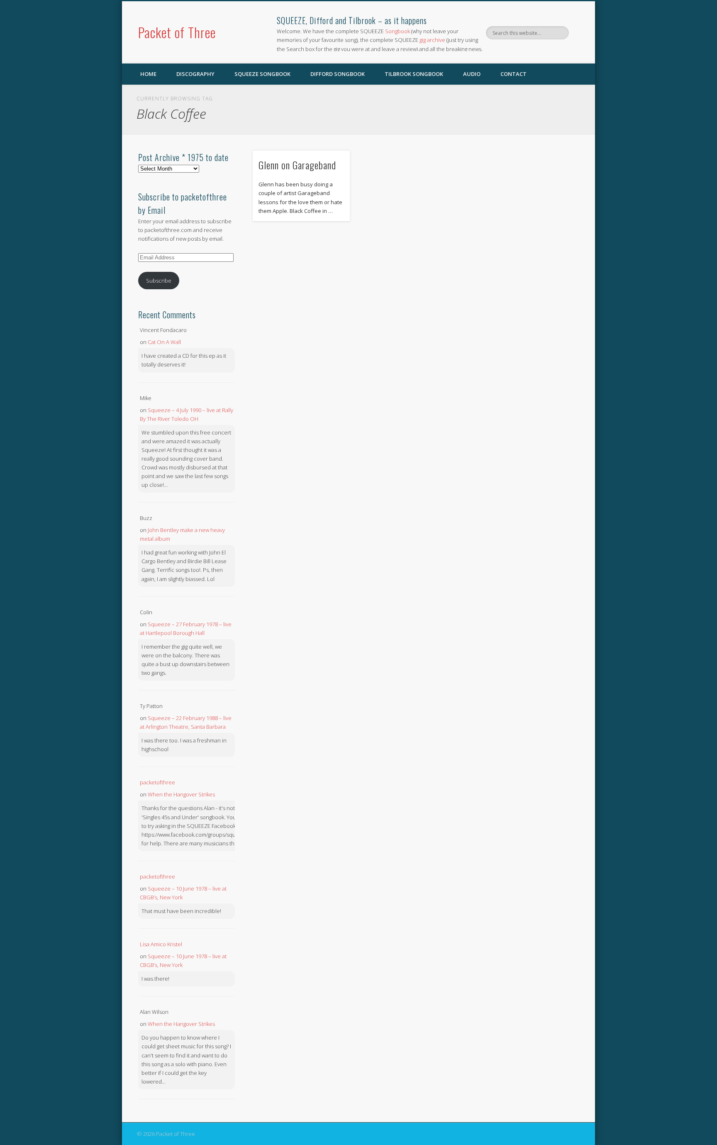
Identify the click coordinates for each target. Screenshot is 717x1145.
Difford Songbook (337, 74)
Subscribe (158, 280)
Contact (513, 74)
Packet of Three (177, 32)
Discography (195, 74)
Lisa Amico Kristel (161, 944)
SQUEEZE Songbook (262, 74)
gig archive (432, 40)
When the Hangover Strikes (181, 794)
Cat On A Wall (164, 342)
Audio (471, 74)
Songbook (397, 31)
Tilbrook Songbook (414, 74)
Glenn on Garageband (297, 164)
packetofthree (157, 782)
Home (148, 74)
